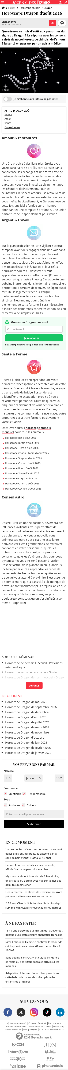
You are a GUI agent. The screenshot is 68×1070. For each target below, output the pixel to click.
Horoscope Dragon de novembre (27, 732)
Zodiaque (14, 805)
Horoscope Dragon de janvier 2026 (28, 753)
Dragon (48, 7)
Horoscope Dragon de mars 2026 (27, 727)
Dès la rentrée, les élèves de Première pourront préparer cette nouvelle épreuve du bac (33, 894)
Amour (8, 114)
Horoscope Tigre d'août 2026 (22, 448)
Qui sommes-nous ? (16, 1023)
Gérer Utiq (58, 1026)
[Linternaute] (18, 1052)
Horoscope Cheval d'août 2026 (22, 463)
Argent (8, 118)
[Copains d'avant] (18, 1059)
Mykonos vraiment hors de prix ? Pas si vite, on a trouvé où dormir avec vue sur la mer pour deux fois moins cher (34, 880)
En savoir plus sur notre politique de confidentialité (32, 344)
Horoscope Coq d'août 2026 (21, 478)
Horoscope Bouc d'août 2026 (21, 468)
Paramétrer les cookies (40, 1026)
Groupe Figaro (30, 1029)
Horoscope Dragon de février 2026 (28, 748)
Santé (8, 123)
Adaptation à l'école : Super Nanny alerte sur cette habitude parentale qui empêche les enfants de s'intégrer (32, 977)
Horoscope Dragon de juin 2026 (26, 743)
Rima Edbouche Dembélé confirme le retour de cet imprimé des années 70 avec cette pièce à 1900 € (33, 946)
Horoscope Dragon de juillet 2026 (27, 722)
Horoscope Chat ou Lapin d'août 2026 (27, 453)
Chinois (31, 805)
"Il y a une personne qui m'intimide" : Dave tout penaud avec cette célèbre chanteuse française (34, 932)
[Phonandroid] (50, 1066)
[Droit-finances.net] (50, 1052)
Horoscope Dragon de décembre (27, 712)
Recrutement (54, 1023)
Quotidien (15, 794)
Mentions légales (13, 1029)
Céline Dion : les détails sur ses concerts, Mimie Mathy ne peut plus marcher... (30, 867)
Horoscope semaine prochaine (25, 672)
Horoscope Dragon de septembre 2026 (31, 707)
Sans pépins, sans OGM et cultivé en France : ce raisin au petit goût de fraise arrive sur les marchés (32, 961)
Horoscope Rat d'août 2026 (20, 437)
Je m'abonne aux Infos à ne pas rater (36, 99)
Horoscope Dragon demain (23, 677)
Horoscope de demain (20, 663)
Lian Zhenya (9, 21)
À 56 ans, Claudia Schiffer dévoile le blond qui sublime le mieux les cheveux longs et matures (33, 905)
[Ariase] (18, 1066)
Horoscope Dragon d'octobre (24, 737)
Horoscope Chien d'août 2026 (22, 483)
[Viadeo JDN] (50, 1059)
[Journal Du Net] (50, 1045)
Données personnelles (16, 1026)
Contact (32, 1023)
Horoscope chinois (29, 7)
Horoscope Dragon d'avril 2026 (25, 717)
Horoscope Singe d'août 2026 (22, 473)
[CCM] (18, 1045)
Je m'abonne (31, 338)
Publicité (42, 1023)
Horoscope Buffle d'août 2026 (22, 442)
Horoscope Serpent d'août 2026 (23, 458)
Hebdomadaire (37, 794)
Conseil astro (12, 127)
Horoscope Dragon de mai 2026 (26, 702)
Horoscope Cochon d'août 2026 (23, 488)
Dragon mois (14, 696)
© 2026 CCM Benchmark (51, 1029)
